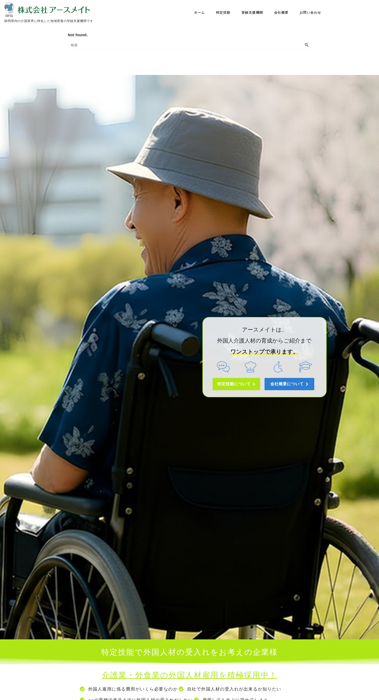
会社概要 (281, 12)
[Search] (306, 45)
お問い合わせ (310, 12)
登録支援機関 (252, 12)
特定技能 (223, 12)
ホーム (199, 12)
